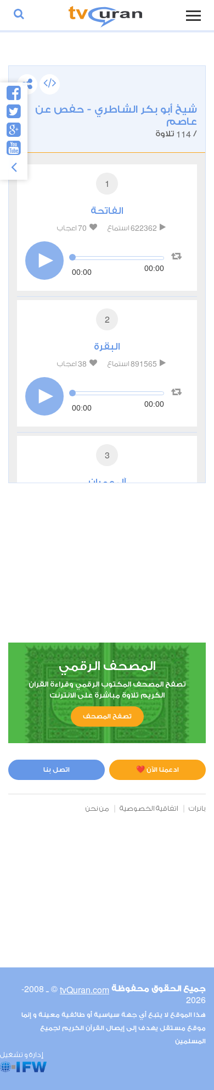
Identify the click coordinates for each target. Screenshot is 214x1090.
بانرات (197, 808)
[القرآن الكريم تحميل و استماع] (105, 15)
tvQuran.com (84, 989)
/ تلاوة (116, 121)
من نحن (97, 808)
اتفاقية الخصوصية (149, 808)
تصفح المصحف (107, 716)
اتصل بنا (56, 769)
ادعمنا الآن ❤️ (157, 769)
